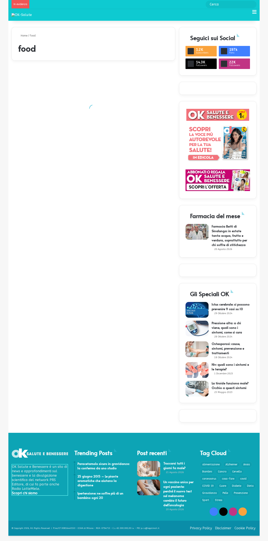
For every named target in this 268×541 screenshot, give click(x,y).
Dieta (250, 485)
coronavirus (209, 478)
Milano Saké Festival (32, 122)
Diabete (236, 485)
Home (23, 35)
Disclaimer (223, 528)
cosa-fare (228, 478)
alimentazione (211, 464)
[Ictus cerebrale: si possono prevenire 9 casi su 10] (197, 310)
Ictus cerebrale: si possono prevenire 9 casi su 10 (231, 306)
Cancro (222, 471)
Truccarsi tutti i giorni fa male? (174, 465)
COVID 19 (208, 485)
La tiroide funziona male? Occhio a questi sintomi (230, 385)
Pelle (225, 493)
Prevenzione (241, 493)
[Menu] (254, 13)
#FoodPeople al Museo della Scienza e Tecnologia (134, 153)
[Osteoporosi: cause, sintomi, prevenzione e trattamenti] (197, 349)
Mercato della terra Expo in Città (40, 248)
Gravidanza (209, 493)
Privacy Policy (201, 528)
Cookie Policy (244, 528)
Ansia (246, 464)
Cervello (237, 471)
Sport (205, 500)
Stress (218, 500)
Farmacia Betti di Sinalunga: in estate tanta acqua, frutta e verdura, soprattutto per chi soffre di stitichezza (229, 235)
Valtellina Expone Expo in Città (121, 216)
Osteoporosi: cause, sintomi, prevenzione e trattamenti (228, 348)
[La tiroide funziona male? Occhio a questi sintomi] (197, 389)
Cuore (222, 485)
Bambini (207, 471)
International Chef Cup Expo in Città (124, 310)
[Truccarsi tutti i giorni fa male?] (148, 469)
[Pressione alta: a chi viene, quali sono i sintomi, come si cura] (197, 328)
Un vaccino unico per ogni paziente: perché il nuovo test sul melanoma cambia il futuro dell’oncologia (178, 493)
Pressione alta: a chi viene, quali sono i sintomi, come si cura (227, 327)
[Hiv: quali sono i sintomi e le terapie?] (197, 370)
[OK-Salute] (22, 15)
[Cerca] (247, 13)
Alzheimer (231, 464)
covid (243, 478)
